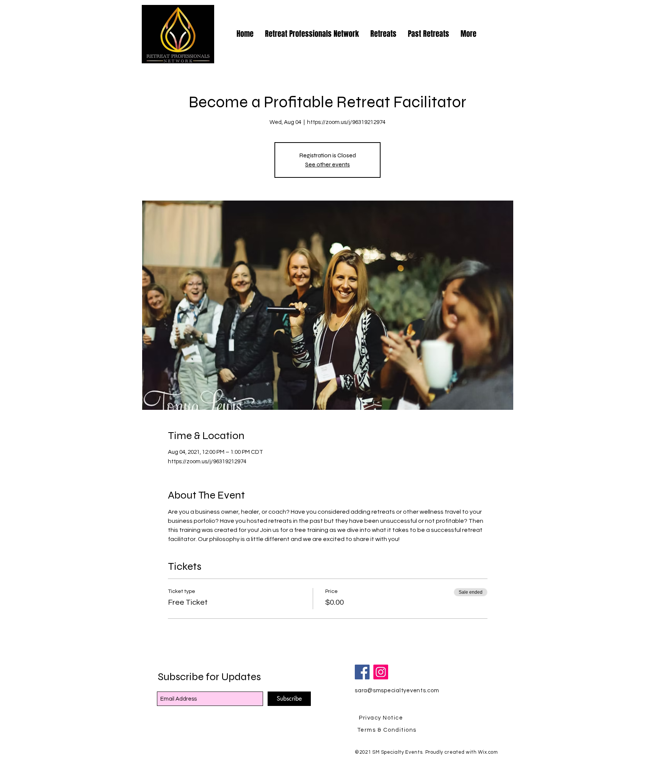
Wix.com (488, 752)
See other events (327, 164)
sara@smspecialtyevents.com (397, 690)
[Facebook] (362, 672)
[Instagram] (380, 672)
